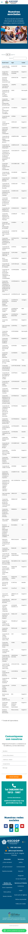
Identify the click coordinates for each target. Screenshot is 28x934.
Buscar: (11, 58)
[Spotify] (17, 830)
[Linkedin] (11, 830)
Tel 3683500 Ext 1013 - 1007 (14, 791)
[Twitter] (17, 826)
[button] (1, 2)
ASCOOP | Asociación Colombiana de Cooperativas (14, 919)
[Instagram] (11, 826)
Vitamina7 (16, 925)
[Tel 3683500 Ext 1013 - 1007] (14, 786)
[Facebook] (6, 826)
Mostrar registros (8, 54)
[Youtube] (22, 826)
